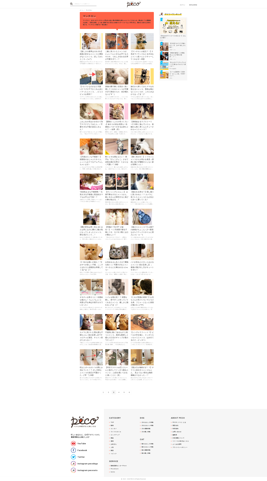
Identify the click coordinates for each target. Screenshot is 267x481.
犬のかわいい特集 (148, 425)
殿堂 (112, 450)
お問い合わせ (177, 431)
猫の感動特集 (146, 450)
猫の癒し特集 (146, 453)
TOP (112, 422)
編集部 (175, 435)
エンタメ (114, 428)
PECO (133, 4)
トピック (114, 453)
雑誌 (112, 438)
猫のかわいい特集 (148, 447)
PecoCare (115, 469)
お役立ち (114, 444)
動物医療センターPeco (119, 465)
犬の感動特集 (146, 428)
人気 (112, 447)
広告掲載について (179, 438)
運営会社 (176, 425)
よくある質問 (177, 444)
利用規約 (176, 428)
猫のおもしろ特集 (148, 444)
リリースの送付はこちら (181, 441)
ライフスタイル (116, 431)
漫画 (112, 441)
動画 (112, 425)
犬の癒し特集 (146, 431)
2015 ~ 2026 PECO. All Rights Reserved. (133, 479)
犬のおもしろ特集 (148, 422)
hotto (113, 472)
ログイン (182, 5)
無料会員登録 (193, 5)
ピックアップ (115, 435)
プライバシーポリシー (180, 447)
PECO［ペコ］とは (179, 422)
